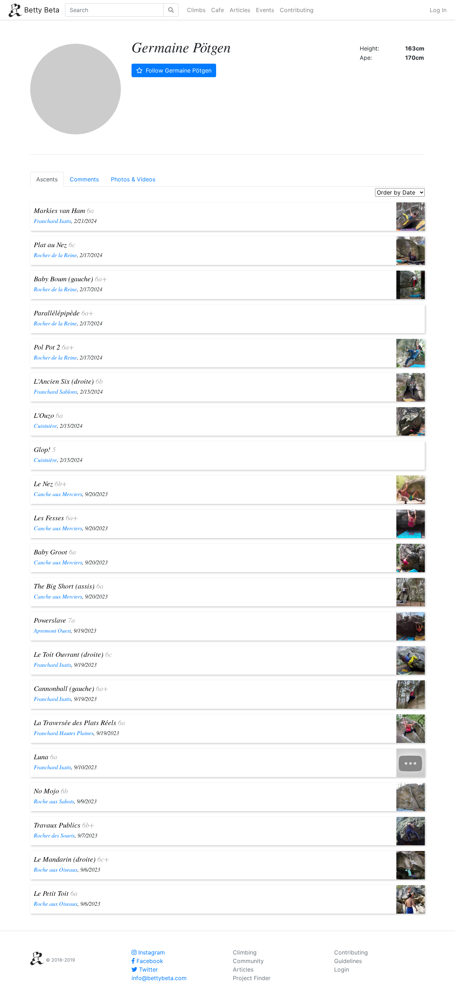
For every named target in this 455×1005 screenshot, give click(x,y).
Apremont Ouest (52, 630)
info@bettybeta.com (159, 978)
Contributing (297, 10)
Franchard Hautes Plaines (63, 733)
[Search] (171, 10)
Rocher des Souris (54, 835)
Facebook (149, 960)
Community (248, 960)
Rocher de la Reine (55, 255)
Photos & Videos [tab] (133, 179)
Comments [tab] (84, 179)
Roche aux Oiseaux (55, 869)
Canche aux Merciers (58, 494)
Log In (438, 10)
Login (341, 969)
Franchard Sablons (55, 391)
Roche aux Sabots (54, 801)
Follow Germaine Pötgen (178, 70)
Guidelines (348, 960)
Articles (240, 10)
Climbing (245, 952)
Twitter (147, 969)
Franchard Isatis (52, 220)
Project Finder (252, 978)
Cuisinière (45, 425)
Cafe (217, 10)
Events (265, 10)
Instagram (150, 952)
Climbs (196, 10)
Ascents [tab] (47, 179)
